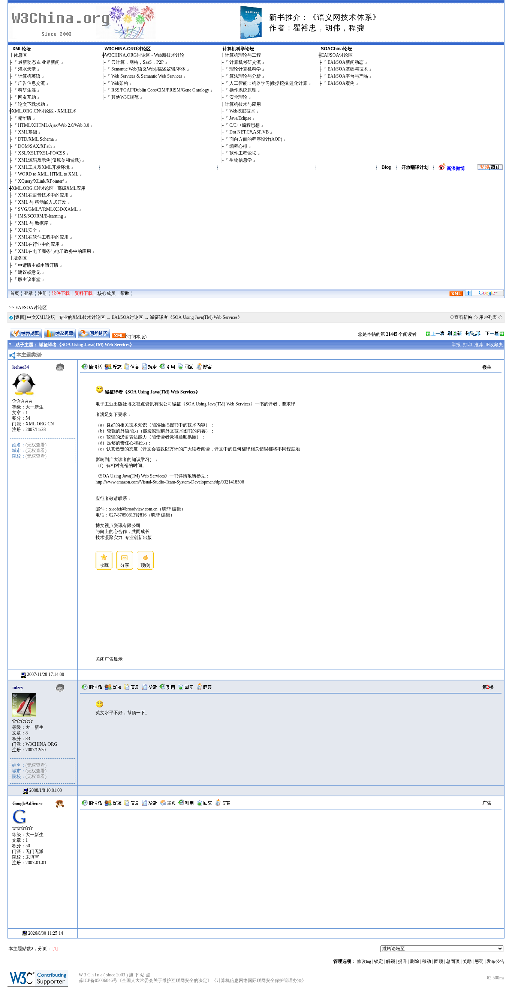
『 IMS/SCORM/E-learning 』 (40, 216)
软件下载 (61, 293)
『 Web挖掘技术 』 (242, 111)
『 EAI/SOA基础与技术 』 (348, 69)
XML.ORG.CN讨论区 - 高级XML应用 (48, 188)
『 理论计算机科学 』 (245, 69)
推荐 (478, 344)
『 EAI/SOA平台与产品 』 (348, 76)
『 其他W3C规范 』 (125, 97)
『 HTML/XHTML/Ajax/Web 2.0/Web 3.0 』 (53, 125)
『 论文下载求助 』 (31, 104)
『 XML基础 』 (27, 132)
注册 (42, 293)
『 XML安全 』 (27, 230)
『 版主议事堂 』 (29, 279)
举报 (456, 344)
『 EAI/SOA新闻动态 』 (345, 62)
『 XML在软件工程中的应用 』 (43, 237)
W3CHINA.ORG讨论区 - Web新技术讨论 (144, 55)
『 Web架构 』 (120, 83)
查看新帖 (463, 317)
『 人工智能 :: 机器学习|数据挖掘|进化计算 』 (268, 83)
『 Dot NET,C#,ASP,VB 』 (249, 132)
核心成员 (106, 293)
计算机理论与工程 (243, 55)
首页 (14, 293)
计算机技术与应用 (243, 104)
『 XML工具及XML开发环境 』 (43, 167)
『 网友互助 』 (27, 97)
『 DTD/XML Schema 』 (35, 139)
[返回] (20, 317)
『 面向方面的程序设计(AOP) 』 (256, 139)
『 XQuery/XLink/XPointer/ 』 (40, 181)
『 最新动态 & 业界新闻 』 (38, 62)
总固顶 (453, 961)
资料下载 (84, 293)
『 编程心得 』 (238, 146)
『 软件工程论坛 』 (243, 153)
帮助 (124, 293)
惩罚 (479, 961)
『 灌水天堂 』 (27, 69)
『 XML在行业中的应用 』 (38, 244)
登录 (28, 293)
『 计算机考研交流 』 (245, 62)
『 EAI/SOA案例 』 (341, 83)
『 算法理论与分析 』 (245, 76)
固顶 (438, 961)
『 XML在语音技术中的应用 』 (43, 195)
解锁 (390, 961)
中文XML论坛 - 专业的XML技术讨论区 (66, 317)
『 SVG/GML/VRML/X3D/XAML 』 (47, 209)
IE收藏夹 (494, 344)
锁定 (378, 961)
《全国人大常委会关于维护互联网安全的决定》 (164, 980)
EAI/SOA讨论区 (337, 55)
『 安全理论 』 (238, 97)
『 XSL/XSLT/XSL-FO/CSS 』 (41, 153)
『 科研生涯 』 (27, 90)
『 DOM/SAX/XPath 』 (34, 146)
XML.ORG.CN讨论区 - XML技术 (44, 111)
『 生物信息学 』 (240, 160)
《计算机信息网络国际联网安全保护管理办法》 (259, 980)
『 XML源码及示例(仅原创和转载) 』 (49, 160)
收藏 (104, 565)
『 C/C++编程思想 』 (244, 125)
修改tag (364, 961)
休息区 (20, 55)
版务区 (20, 258)
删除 (414, 961)
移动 (426, 961)
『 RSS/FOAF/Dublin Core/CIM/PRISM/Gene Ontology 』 (160, 90)
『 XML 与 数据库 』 (33, 223)
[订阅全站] (456, 294)
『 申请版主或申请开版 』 (38, 265)
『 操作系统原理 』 (243, 90)
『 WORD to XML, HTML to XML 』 (48, 174)
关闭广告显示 (109, 659)
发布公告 (496, 961)
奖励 (467, 961)
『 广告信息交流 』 (31, 83)
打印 (467, 344)
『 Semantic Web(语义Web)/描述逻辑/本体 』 (148, 69)
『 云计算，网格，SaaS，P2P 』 (137, 62)
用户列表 (488, 317)
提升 (402, 961)
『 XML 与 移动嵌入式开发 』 (42, 202)
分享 (124, 565)
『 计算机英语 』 (29, 76)
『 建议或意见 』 (29, 272)
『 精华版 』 (24, 118)
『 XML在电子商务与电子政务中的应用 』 (54, 251)
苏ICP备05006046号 (98, 980)
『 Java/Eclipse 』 (240, 118)
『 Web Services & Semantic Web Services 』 (147, 76)
